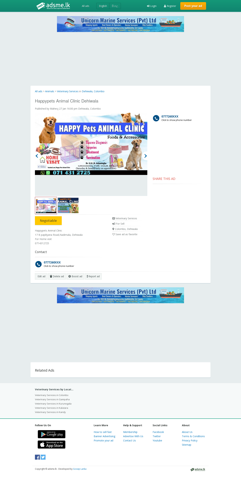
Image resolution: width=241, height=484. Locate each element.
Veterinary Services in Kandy (50, 412)
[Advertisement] (120, 56)
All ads (85, 6)
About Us (187, 432)
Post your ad (193, 6)
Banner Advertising (104, 436)
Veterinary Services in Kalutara (51, 407)
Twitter (157, 436)
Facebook (158, 432)
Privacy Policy (189, 440)
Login (152, 6)
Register (171, 6)
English (103, 6)
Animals (49, 91)
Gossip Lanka (79, 468)
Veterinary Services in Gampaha (52, 399)
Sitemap (186, 444)
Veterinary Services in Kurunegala (53, 403)
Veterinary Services (68, 91)
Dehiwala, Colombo (93, 91)
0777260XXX (59, 264)
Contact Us (129, 440)
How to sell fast (103, 432)
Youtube (157, 440)
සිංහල (115, 6)
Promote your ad (103, 440)
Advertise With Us (133, 436)
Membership (130, 432)
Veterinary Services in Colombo (51, 395)
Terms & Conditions (193, 436)
